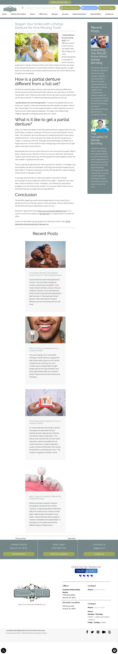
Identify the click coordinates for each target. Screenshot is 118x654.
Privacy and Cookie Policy (13, 633)
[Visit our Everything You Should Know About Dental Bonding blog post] (100, 47)
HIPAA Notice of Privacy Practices (31, 633)
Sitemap (44, 633)
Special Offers (95, 14)
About (32, 14)
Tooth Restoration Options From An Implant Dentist (45, 422)
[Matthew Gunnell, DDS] (88, 576)
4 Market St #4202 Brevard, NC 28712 (40, 8)
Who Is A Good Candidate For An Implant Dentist (43, 349)
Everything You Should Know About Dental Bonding (99, 56)
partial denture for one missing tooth (68, 37)
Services (65, 14)
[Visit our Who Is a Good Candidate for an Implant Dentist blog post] (45, 330)
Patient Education (79, 14)
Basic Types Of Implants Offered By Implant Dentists (45, 497)
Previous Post (21, 538)
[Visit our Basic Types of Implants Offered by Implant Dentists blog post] (45, 478)
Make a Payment (71, 8)
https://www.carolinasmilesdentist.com (51, 211)
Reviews (55, 14)
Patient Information (18, 14)
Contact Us (109, 14)
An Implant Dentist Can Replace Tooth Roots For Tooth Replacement (45, 274)
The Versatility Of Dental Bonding (99, 138)
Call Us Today (107, 8)
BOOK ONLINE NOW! (60, 2)
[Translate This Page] (114, 650)
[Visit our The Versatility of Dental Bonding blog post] (100, 131)
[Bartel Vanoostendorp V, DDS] (80, 576)
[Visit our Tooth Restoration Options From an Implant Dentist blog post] (45, 402)
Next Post (71, 538)
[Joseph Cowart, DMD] (84, 576)
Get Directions (18, 554)
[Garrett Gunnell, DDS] (92, 576)
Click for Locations (59, 554)
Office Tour (43, 14)
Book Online (90, 8)
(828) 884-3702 (44, 213)
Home (4, 14)
